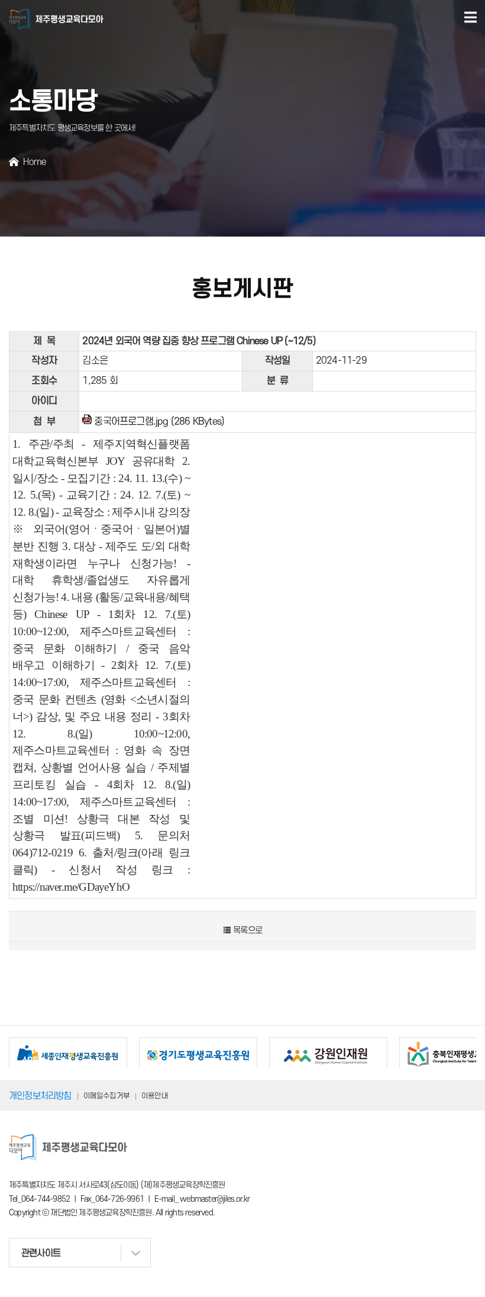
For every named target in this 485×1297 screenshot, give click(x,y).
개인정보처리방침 (40, 1096)
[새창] (68, 1055)
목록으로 (246, 931)
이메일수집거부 (106, 1096)
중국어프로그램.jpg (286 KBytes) (159, 421)
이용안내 (154, 1096)
